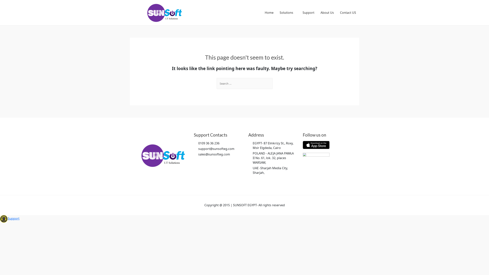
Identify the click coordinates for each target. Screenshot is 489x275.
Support (308, 13)
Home (269, 13)
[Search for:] (245, 83)
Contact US (348, 13)
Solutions (286, 13)
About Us (327, 13)
